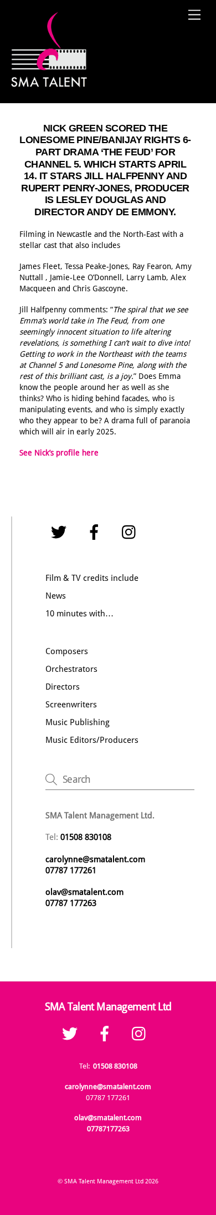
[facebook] (96, 533)
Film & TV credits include (91, 578)
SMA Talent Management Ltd (103, 1181)
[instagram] (131, 533)
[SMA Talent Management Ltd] (50, 84)
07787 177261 (70, 870)
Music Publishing (77, 722)
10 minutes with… (79, 614)
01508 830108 (115, 1066)
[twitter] (60, 533)
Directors (62, 687)
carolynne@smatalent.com (95, 859)
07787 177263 (72, 903)
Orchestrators (71, 669)
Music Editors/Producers (91, 740)
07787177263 (108, 1129)
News (55, 596)
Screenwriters (71, 705)
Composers (66, 651)
